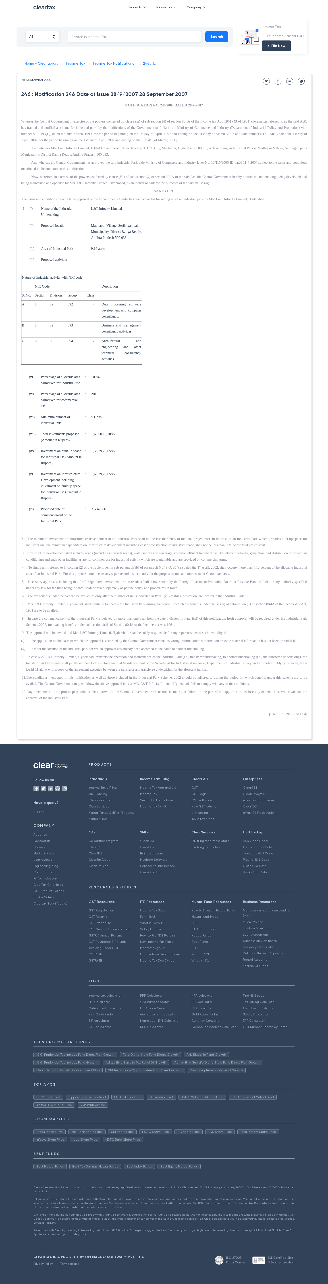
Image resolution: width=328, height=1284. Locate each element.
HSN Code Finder (255, 841)
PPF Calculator (151, 995)
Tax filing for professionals (210, 841)
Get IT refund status (258, 1008)
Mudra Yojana (253, 922)
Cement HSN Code (257, 847)
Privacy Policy (43, 1263)
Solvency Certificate (258, 947)
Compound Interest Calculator (214, 1027)
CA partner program (103, 841)
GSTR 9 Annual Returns (105, 935)
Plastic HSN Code (256, 859)
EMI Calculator (99, 1002)
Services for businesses (157, 866)
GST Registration (101, 910)
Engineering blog (45, 866)
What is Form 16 (151, 923)
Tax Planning (98, 794)
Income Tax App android (158, 787)
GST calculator (100, 1027)
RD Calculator (201, 1002)
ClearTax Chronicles (48, 884)
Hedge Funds (201, 935)
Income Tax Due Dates (157, 960)
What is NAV (200, 960)
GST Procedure (100, 923)
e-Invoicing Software (258, 800)
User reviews (42, 859)
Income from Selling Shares (160, 954)
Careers (39, 847)
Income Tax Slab (152, 910)
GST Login (199, 794)
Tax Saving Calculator (259, 1002)
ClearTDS (250, 806)
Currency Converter (205, 1020)
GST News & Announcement (110, 929)
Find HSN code (254, 995)
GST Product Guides (48, 891)
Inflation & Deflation (257, 928)
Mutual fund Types (204, 916)
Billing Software (151, 853)
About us (40, 834)
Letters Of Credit (255, 966)
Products (135, 7)
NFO (194, 948)
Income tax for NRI (153, 806)
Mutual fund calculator (105, 1008)
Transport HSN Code (258, 853)
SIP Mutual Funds (204, 929)
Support (39, 811)
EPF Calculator (254, 1020)
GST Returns (98, 916)
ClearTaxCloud (99, 859)
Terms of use (69, 1263)
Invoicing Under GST (103, 948)
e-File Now (276, 46)
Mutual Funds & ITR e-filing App (111, 812)
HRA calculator (202, 995)
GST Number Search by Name (265, 1027)
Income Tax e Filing (103, 787)
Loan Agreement (255, 934)
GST (194, 787)
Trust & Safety (43, 897)
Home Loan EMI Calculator (159, 1020)
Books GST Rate (255, 872)
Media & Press (43, 853)
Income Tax (148, 794)
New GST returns (203, 806)
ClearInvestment (101, 800)
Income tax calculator (105, 995)
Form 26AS (148, 916)
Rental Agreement (257, 959)
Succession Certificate (260, 941)
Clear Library (42, 872)
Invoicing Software (154, 859)
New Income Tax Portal (157, 941)
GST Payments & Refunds (108, 941)
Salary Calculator (256, 1014)
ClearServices (99, 806)
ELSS (195, 923)
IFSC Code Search (154, 1008)
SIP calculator (99, 1020)
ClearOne (147, 847)
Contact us (41, 841)
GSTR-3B (95, 960)
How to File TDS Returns (158, 935)
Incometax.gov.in (152, 948)
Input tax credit (202, 819)
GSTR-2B (95, 954)
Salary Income (150, 929)
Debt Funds (200, 941)
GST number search (155, 1002)
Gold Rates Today (204, 1014)
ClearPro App (98, 866)
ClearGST (250, 787)
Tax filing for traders (205, 847)
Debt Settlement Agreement (265, 953)
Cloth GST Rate (255, 866)
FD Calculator (201, 1008)
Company (194, 7)
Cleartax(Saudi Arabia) (50, 903)
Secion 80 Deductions (156, 800)
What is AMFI (200, 954)
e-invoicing (199, 812)
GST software (201, 800)
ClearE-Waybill (254, 794)
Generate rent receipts (157, 1014)
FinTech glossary (45, 878)
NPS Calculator (151, 1027)
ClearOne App (151, 872)
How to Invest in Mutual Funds (213, 910)
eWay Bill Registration (259, 812)
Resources (164, 7)
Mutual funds (98, 819)
